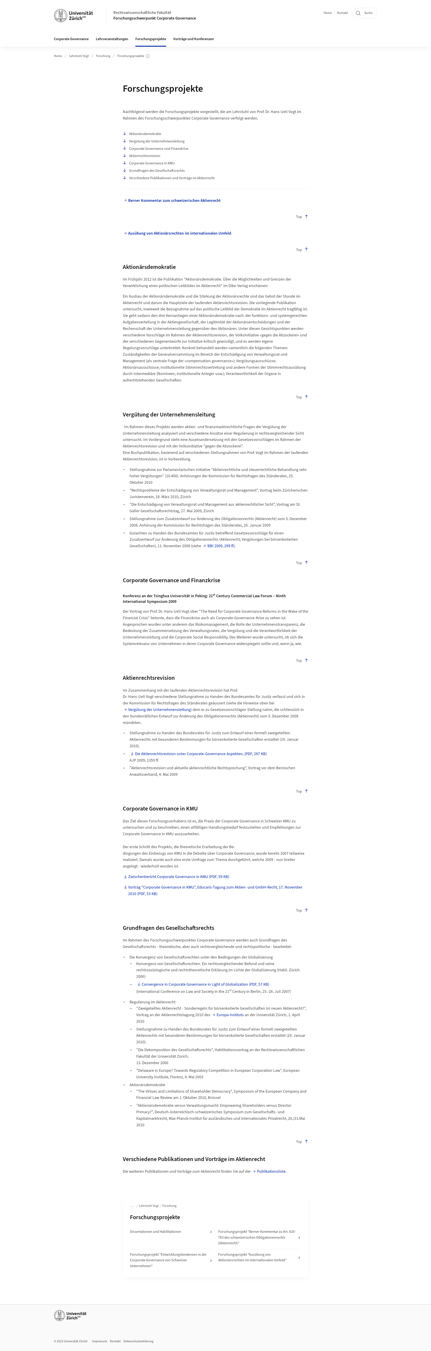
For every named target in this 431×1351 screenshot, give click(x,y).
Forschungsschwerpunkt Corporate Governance (154, 18)
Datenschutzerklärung (138, 1341)
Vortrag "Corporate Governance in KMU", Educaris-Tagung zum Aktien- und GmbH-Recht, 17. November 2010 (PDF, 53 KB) (215, 891)
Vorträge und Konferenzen (193, 39)
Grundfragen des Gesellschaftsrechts (157, 170)
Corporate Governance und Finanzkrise (158, 148)
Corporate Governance (71, 39)
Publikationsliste (271, 1171)
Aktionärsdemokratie (145, 133)
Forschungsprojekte (131, 56)
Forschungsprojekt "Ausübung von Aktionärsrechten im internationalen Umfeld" (252, 1257)
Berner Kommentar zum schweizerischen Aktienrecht (174, 200)
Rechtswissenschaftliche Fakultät (142, 12)
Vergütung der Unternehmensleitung (157, 141)
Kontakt (342, 13)
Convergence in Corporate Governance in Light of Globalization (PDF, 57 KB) (205, 984)
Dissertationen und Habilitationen (155, 1231)
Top (299, 216)
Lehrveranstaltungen (112, 39)
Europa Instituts (230, 1015)
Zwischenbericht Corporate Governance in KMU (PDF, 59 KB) (178, 877)
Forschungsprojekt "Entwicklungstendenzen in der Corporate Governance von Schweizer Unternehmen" (168, 1260)
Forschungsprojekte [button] (150, 39)
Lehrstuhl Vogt (79, 56)
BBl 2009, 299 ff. (220, 546)
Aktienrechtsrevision (144, 155)
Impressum (99, 1341)
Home (328, 13)
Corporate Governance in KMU (152, 163)
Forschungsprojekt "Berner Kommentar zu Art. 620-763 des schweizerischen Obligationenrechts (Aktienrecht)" (257, 1237)
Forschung (103, 56)
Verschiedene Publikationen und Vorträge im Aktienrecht (172, 178)
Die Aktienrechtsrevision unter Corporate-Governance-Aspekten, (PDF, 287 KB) (201, 754)
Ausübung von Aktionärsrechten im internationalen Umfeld (179, 233)
